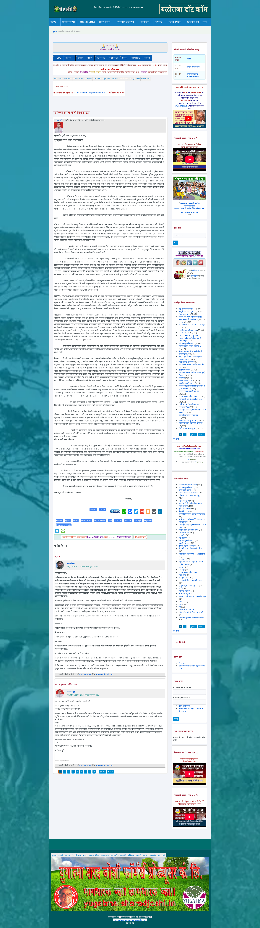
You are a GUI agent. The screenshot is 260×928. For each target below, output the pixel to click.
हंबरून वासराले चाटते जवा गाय (189, 391)
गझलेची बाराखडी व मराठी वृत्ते (188, 415)
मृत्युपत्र (181, 567)
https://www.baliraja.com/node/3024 (91, 92)
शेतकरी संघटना (180, 25)
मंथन (166, 25)
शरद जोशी (182, 535)
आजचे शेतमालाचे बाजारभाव (188, 330)
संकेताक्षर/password (182, 697)
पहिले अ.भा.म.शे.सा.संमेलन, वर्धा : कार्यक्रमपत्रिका (189, 405)
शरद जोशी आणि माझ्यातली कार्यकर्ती (190, 423)
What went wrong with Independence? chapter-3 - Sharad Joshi (190, 338)
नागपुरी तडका (135, 78)
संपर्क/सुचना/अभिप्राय (186, 362)
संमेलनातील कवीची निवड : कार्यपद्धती (191, 612)
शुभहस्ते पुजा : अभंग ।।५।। (189, 585)
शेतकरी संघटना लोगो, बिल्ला (188, 396)
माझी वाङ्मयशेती (99, 520)
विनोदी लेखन (145, 78)
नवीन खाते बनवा (184, 706)
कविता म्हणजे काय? (193, 67)
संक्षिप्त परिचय (213, 25)
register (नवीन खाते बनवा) (119, 537)
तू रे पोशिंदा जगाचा (185, 508)
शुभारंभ (181, 322)
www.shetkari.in (182, 105)
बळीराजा (102, 509)
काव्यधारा (115, 78)
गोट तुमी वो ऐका (184, 577)
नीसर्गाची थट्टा (184, 511)
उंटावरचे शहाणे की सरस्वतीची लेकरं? (191, 548)
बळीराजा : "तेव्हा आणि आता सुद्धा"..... (191, 495)
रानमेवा (124, 57)
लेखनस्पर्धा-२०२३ (128, 25)
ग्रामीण (67, 520)
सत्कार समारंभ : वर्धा (185, 380)
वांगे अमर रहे (135, 57)
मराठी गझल (124, 78)
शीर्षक (189, 58)
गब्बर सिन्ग (71, 563)
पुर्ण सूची (176, 439)
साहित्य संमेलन (94, 855)
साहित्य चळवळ (110, 25)
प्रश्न (57, 556)
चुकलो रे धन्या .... (185, 543)
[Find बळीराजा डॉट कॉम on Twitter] (195, 262)
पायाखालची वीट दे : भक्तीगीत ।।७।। (192, 399)
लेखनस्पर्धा (97, 78)
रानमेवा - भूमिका (184, 332)
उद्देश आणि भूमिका (184, 369)
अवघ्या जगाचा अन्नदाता (187, 609)
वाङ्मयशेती (106, 78)
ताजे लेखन (68, 78)
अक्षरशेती (88, 78)
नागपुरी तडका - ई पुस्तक (187, 311)
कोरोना (151, 25)
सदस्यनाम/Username (183, 687)
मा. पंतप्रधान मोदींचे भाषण (66, 684)
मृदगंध (181, 588)
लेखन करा (182, 663)
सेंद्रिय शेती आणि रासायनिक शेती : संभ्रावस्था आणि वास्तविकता (190, 318)
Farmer (128, 520)
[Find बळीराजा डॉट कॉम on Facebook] (189, 262)
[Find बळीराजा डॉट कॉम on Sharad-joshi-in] (178, 262)
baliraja (93, 509)
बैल (180, 606)
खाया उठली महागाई (185, 490)
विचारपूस (182, 377)
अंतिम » (110, 771)
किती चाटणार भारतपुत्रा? (187, 428)
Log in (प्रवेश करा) (95, 537)
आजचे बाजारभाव (68, 21)
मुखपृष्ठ (53, 21)
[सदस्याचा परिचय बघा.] (58, 126)
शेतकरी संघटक (86, 520)
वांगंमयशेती (195, 270)
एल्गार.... (181, 601)
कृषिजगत (131, 855)
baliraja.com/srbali (189, 212)
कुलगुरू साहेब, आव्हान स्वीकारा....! (190, 346)
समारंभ (89, 57)
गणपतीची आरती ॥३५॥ (186, 383)
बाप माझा (182, 569)
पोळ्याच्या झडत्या (184, 314)
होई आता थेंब (183, 537)
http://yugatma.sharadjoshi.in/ (129, 920)
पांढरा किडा (182, 575)
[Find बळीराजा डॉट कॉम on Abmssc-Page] (183, 262)
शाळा (180, 604)
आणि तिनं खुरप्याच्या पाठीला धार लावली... (192, 617)
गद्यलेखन (59, 520)
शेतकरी (67, 57)
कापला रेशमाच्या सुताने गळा (187, 420)
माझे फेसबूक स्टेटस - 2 (186, 343)
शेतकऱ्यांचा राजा (193, 21)
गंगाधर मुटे (58, 120)
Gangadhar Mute (63, 525)
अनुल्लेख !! (182, 559)
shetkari (118, 520)
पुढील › (102, 771)
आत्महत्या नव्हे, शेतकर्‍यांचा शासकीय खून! (192, 596)
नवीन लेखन (58, 78)
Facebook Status (87, 21)
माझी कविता (113, 57)
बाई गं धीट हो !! (184, 500)
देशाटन (147, 57)
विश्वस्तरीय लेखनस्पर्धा (125, 21)
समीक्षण (80, 57)
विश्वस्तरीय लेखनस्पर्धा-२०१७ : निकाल (192, 553)
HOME (58, 57)
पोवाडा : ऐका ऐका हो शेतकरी (188, 492)
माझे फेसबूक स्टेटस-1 (186, 308)
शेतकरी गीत (101, 57)
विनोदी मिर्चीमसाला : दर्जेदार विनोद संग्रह (192, 324)
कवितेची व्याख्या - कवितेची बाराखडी (193, 75)
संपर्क (163, 855)
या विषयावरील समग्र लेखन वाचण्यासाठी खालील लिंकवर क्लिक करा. (189, 206)
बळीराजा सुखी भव (184, 591)
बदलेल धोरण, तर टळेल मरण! (188, 530)
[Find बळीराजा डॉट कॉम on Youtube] (201, 262)
